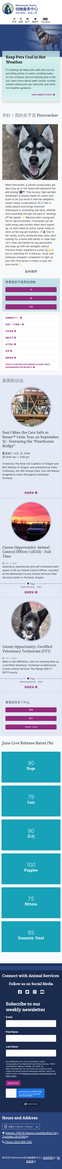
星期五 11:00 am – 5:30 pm (20, 1127)
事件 (31, 718)
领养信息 (9, 358)
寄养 (7, 351)
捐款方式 (9, 338)
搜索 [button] (21, 21)
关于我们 (9, 344)
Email (9, 1017)
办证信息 (9, 331)
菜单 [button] (14, 21)
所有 (31, 307)
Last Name (12, 1046)
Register (13, 1083)
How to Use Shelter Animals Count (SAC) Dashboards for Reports (27, 365)
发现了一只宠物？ (13, 324)
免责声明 (48, 1157)
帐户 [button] (27, 21)
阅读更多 (29, 492)
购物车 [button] (35, 21)
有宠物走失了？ (12, 318)
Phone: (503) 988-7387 (18, 1141)
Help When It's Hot (42, 95)
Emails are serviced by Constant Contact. (37, 1073)
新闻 (31, 710)
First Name (12, 1032)
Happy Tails (31, 727)
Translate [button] (45, 21)
